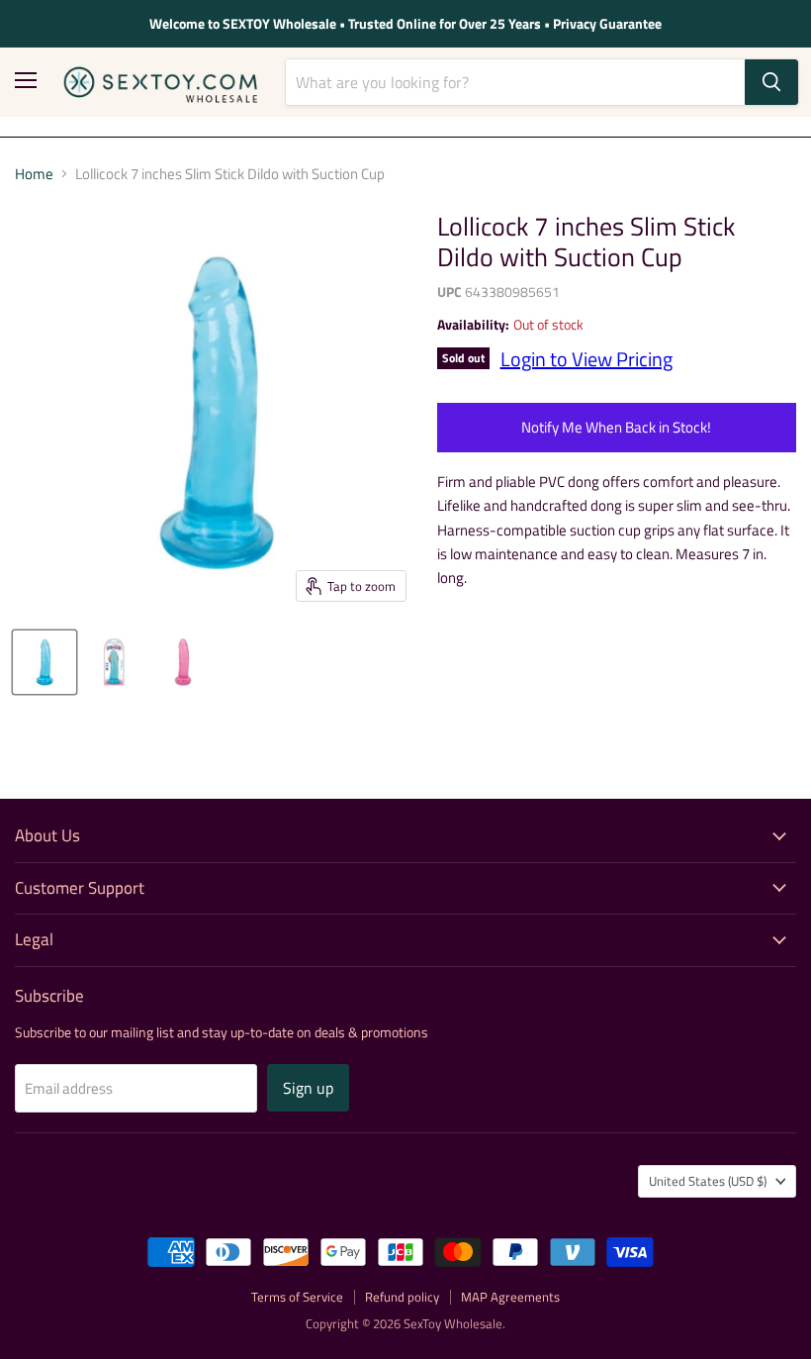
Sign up (308, 1088)
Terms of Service (297, 1297)
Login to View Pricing (586, 358)
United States (707, 1181)
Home (34, 173)
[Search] (771, 82)
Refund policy (402, 1297)
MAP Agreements (510, 1297)
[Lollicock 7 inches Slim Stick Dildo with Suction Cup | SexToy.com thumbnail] (44, 662)
